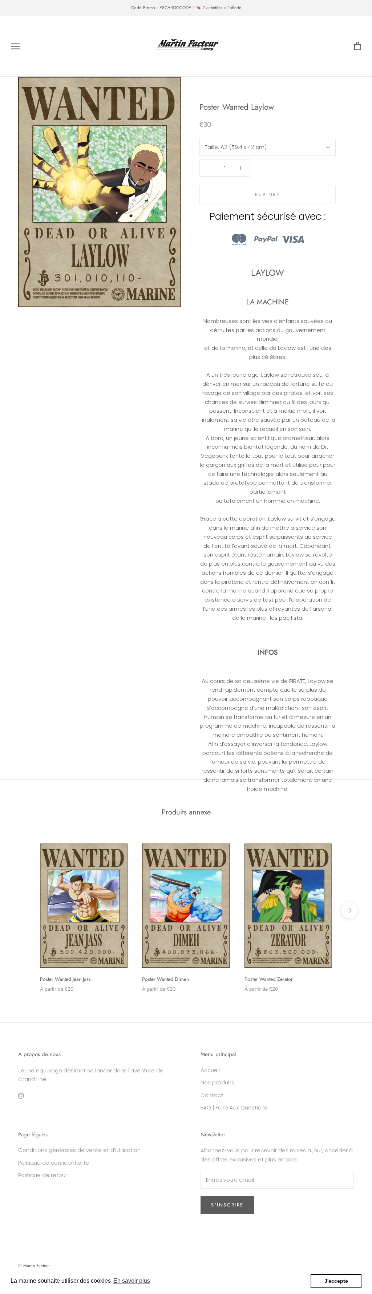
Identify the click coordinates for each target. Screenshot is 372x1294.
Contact (212, 1095)
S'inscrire (227, 1204)
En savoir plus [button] (131, 1281)
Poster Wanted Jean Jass (65, 979)
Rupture (267, 194)
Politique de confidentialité (53, 1162)
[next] (349, 910)
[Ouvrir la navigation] (15, 46)
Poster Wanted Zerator (268, 979)
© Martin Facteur (34, 1265)
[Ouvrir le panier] (357, 46)
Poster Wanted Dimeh (165, 979)
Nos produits (217, 1082)
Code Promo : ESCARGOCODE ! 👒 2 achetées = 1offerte (186, 7)
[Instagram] (21, 1095)
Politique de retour (42, 1175)
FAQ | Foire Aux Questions (234, 1107)
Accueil (210, 1070)
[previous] (23, 910)
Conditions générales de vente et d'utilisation (79, 1150)
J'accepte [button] (336, 1281)
